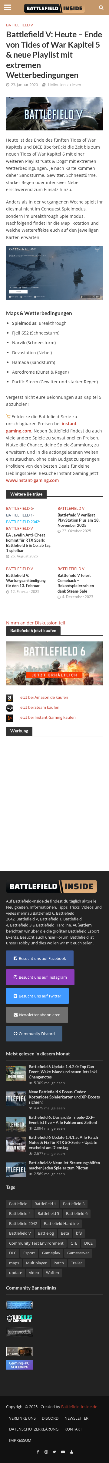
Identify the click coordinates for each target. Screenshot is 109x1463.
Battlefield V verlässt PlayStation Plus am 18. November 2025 (79, 520)
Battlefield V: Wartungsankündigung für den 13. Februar (26, 580)
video (34, 1272)
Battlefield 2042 (22, 521)
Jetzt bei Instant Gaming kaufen (47, 717)
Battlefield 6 (19, 508)
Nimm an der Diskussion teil (35, 623)
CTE (74, 1243)
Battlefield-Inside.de (79, 1406)
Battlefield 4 (20, 1213)
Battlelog (46, 1233)
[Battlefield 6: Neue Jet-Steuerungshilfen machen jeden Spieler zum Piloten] (16, 1169)
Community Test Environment (36, 1243)
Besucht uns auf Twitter (40, 996)
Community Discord (37, 1033)
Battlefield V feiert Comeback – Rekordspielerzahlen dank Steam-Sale (76, 583)
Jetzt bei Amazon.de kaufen (43, 697)
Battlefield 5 (48, 1213)
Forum (62, 937)
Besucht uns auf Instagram (43, 977)
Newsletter (76, 1418)
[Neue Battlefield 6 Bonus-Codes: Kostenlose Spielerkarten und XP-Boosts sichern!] (16, 1098)
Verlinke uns (22, 1418)
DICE (88, 1243)
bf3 (79, 1233)
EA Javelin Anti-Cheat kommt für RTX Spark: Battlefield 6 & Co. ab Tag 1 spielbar (28, 543)
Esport (29, 1253)
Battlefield (18, 1203)
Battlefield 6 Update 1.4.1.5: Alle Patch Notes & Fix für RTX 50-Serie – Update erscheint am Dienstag (63, 1142)
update (15, 1272)
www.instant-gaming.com (32, 480)
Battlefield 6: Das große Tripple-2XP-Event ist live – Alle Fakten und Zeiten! (63, 1120)
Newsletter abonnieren (40, 1014)
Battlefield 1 (19, 515)
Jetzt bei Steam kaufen (39, 707)
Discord (50, 1418)
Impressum (20, 1440)
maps (14, 1263)
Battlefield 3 (20, 925)
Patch (59, 1263)
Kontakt (73, 1429)
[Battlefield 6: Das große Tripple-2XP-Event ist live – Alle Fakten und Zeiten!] (16, 1123)
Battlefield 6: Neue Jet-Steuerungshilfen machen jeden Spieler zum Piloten (64, 1165)
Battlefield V (19, 25)
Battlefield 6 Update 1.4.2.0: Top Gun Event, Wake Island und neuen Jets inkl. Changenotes (63, 1071)
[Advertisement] (54, 796)
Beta (65, 1233)
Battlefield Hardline (53, 925)
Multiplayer (36, 1263)
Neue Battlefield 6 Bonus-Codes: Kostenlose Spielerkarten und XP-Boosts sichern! (64, 1097)
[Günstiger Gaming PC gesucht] (19, 1364)
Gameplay (51, 1253)
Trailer (76, 1263)
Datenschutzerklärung (33, 1429)
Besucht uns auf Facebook (42, 958)
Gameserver (78, 1253)
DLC (12, 1253)
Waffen (52, 1272)
